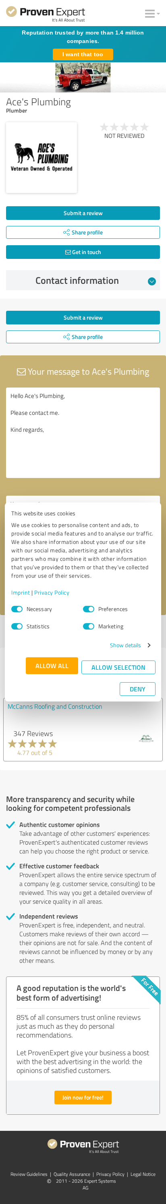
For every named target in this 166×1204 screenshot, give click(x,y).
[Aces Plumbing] (41, 157)
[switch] (88, 609)
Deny (137, 688)
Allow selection (118, 667)
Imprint (20, 592)
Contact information (77, 280)
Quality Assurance (72, 1174)
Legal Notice (143, 1174)
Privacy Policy (51, 592)
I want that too (82, 54)
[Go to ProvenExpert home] (45, 15)
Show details (125, 645)
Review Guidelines (29, 1174)
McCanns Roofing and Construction (55, 706)
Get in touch (86, 252)
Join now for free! (83, 1097)
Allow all (51, 665)
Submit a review (83, 213)
